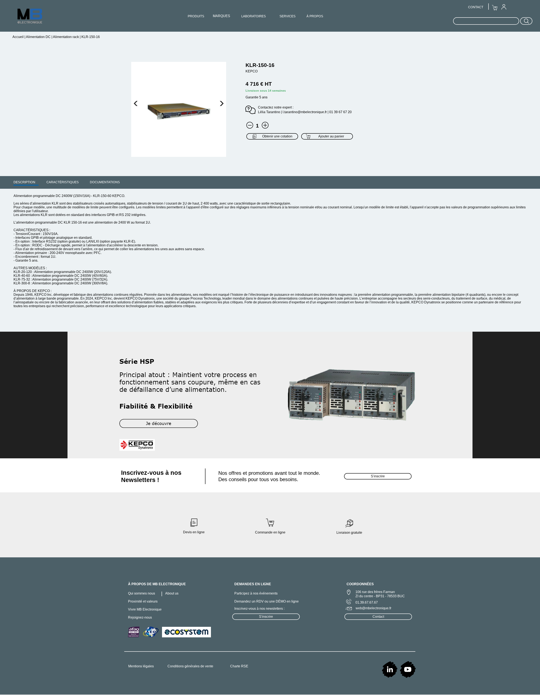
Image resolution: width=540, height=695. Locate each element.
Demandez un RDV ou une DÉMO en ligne (266, 601)
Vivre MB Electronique (145, 609)
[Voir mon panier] (135, 103)
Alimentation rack (66, 37)
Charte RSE (239, 666)
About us (171, 593)
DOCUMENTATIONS (105, 182)
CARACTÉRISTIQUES (62, 182)
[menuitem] (24, 182)
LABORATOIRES (253, 16)
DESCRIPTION (24, 182)
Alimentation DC (38, 37)
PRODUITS (196, 16)
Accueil (18, 37)
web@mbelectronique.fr (373, 608)
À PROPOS (314, 16)
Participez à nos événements (256, 593)
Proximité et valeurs (143, 601)
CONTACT (475, 7)
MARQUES (221, 16)
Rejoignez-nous (140, 617)
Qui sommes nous (141, 593)
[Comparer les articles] (265, 125)
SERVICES (287, 16)
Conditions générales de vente (190, 666)
